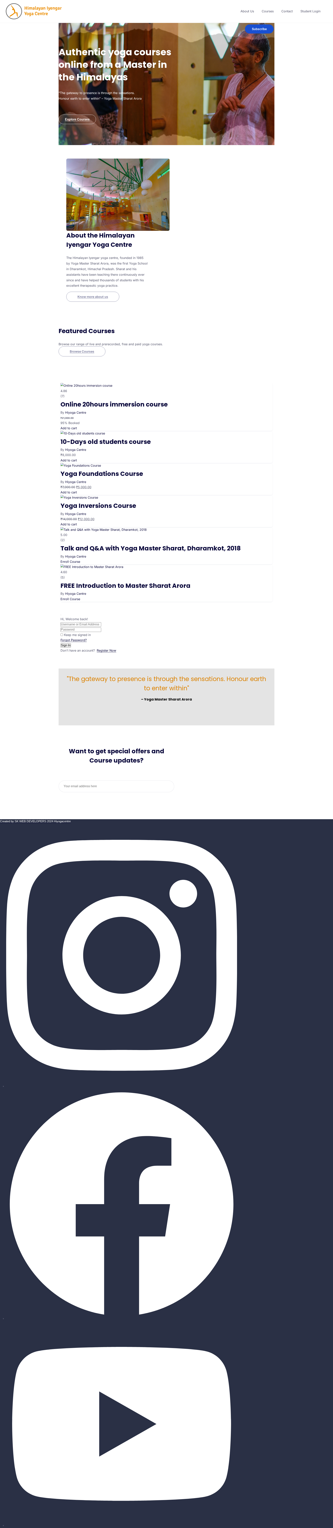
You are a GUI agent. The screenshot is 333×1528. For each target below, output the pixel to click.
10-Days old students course (106, 441)
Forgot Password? (74, 640)
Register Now (106, 650)
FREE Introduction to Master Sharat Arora (125, 585)
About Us (247, 11)
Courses (268, 11)
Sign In (66, 645)
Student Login (310, 11)
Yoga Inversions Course (98, 505)
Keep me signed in (77, 635)
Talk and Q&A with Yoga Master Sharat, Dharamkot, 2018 (151, 548)
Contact (287, 11)
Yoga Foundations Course (102, 473)
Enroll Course (70, 562)
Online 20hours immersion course (114, 404)
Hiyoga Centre (75, 412)
